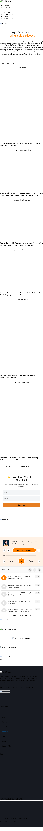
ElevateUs (29, 687)
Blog (4, 741)
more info (11, 580)
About (4, 727)
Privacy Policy (14, 821)
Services (5, 722)
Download (21, 505)
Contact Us (6, 746)
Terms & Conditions (4, 821)
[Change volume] (39, 561)
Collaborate (6, 736)
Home (4, 717)
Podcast (5, 732)
